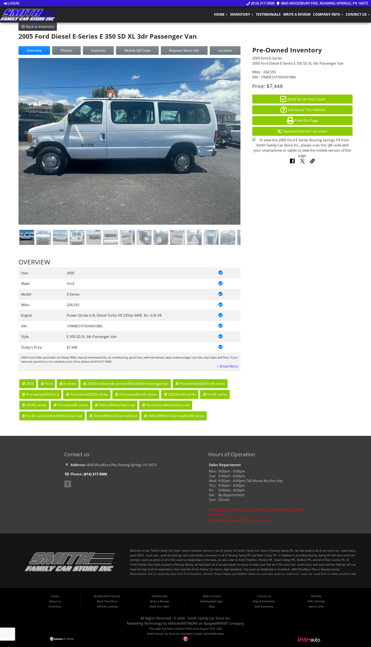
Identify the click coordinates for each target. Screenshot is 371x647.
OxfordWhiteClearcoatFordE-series (176, 416)
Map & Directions (264, 601)
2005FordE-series (182, 394)
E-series (70, 383)
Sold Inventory (263, 606)
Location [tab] (225, 50)
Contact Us (357, 14)
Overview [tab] (34, 50)
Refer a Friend (211, 596)
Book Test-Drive (107, 601)
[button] (35, 141)
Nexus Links (316, 606)
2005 (30, 383)
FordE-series (217, 394)
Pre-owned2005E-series (89, 394)
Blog (211, 606)
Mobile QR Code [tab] (137, 50)
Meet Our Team (159, 606)
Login (13, 3)
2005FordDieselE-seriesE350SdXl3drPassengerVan (128, 383)
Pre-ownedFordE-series (138, 394)
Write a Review (296, 14)
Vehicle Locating (107, 606)
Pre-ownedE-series (73, 405)
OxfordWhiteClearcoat (117, 405)
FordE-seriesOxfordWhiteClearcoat (54, 416)
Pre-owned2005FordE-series (202, 383)
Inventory (240, 14)
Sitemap (316, 596)
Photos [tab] (66, 50)
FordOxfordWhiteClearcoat (168, 405)
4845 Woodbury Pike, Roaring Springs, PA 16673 (324, 3)
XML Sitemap (316, 601)
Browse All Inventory (107, 596)
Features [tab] (98, 50)
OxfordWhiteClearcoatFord (115, 416)
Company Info (327, 14)
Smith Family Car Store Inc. (209, 618)
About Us (55, 601)
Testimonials (268, 14)
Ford (49, 383)
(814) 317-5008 (262, 3)
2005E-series (36, 405)
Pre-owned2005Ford (42, 394)
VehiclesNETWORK (183, 623)
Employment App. (211, 601)
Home (219, 14)
